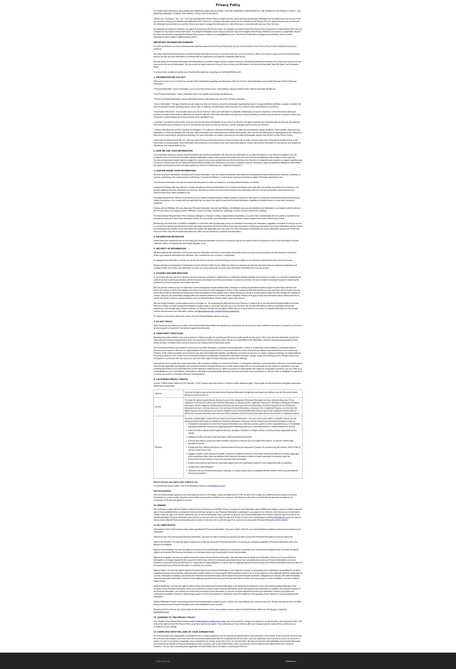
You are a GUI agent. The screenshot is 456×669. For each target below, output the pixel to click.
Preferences (291, 661)
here (254, 296)
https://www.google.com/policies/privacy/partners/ (218, 311)
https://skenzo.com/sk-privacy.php (211, 621)
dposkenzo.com (217, 486)
